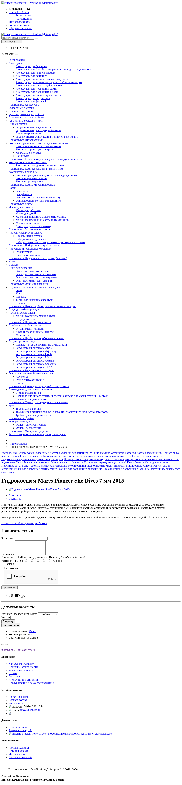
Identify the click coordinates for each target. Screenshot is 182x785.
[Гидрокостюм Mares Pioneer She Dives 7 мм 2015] (39, 489)
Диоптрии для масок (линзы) (33, 226)
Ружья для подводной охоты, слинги (31, 373)
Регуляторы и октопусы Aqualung (36, 351)
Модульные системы (28, 152)
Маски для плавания (21, 207)
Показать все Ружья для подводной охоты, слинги (39, 386)
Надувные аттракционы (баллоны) (30, 248)
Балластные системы (21, 107)
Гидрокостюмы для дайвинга (33, 127)
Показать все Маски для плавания (29, 229)
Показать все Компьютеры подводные (32, 184)
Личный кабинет (19, 747)
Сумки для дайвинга (28, 392)
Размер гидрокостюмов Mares (19, 613)
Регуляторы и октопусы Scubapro (36, 363)
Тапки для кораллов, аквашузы (34, 299)
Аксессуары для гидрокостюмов (35, 72)
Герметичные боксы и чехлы (26, 120)
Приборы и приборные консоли (28, 325)
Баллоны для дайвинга (22, 111)
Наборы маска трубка (29, 235)
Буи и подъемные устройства (26, 114)
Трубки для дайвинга (28, 408)
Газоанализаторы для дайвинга (27, 117)
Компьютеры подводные (24, 171)
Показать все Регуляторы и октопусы (31, 370)
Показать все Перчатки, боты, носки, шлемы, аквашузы (42, 306)
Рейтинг (6, 560)
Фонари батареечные (28, 427)
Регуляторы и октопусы (23, 341)
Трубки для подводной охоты (33, 415)
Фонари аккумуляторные (31, 424)
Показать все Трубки (21, 418)
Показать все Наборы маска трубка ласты (34, 245)
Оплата (13, 673)
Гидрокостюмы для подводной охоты (38, 130)
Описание (15, 495)
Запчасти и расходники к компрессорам (40, 165)
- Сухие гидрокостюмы (143, 455)
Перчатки (21, 296)
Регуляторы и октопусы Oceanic (35, 360)
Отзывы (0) (15, 498)
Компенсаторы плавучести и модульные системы (38, 143)
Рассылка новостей (20, 757)
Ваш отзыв (8, 553)
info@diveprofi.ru (30, 709)
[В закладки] (2, 644)
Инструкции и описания (23, 679)
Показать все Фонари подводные (29, 431)
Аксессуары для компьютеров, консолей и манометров (49, 82)
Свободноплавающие (29, 255)
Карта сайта (16, 703)
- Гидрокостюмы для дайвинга (58, 455)
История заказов (18, 750)
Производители (18, 727)
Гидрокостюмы (18, 123)
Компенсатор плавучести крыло (35, 149)
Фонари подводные (20, 421)
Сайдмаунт (22, 155)
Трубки (13, 405)
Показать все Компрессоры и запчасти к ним (36, 168)
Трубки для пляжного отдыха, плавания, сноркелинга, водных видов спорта (62, 411)
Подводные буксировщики (25, 309)
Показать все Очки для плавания (28, 283)
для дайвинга (24, 194)
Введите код (11, 568)
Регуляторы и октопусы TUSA (34, 367)
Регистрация (23, 15)
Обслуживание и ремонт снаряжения (31, 682)
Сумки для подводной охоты (33, 399)
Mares (32, 631)
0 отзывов (7, 649)
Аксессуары (16, 63)
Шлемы (20, 303)
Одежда (13, 264)
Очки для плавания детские (32, 271)
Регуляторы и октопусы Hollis (34, 354)
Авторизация (24, 18)
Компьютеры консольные (31, 178)
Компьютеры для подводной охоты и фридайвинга (46, 175)
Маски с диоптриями (28, 223)
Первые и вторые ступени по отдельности (41, 344)
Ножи (12, 261)
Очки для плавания (20, 267)
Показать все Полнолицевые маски (30, 322)
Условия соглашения (21, 670)
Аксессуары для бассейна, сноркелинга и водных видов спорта (54, 69)
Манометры (23, 335)
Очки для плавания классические (36, 274)
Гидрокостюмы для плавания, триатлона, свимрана (47, 136)
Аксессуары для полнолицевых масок (39, 95)
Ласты (12, 187)
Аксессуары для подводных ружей (37, 91)
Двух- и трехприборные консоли (35, 331)
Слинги (20, 383)
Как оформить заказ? (21, 663)
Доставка (14, 676)
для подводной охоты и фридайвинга (38, 200)
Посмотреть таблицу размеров (24, 523)
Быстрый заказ (11, 625)
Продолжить (9, 587)
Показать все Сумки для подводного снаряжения (38, 402)
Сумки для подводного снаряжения (30, 389)
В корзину (8, 621)
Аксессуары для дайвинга (31, 75)
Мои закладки (17, 753)
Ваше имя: (7, 538)
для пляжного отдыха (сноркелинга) (38, 197)
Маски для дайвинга (28, 210)
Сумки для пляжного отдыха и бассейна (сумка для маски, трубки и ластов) (62, 395)
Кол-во (5, 617)
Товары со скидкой (20, 730)
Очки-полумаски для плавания (34, 280)
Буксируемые (24, 251)
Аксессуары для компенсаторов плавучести (42, 79)
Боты (19, 290)
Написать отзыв (25, 649)
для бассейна (23, 191)
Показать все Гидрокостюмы (26, 139)
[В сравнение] (6, 644)
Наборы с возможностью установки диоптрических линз (50, 242)
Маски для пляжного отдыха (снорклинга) (41, 216)
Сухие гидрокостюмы (29, 133)
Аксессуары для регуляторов (33, 98)
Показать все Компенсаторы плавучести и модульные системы (47, 159)
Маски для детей (26, 213)
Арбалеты (22, 376)
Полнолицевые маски (22, 312)
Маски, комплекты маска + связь (35, 315)
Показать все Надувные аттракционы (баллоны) (38, 258)
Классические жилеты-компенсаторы (38, 146)
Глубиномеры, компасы (30, 328)
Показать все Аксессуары (24, 104)
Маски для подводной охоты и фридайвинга (43, 219)
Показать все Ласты (21, 203)
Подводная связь (26, 319)
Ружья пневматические (30, 379)
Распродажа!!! (17, 59)
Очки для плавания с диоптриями (36, 277)
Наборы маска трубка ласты (25, 232)
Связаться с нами (19, 696)
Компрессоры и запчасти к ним (28, 162)
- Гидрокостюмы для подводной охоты (103, 455)
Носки (19, 293)
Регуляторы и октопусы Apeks (34, 347)
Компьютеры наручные (30, 181)
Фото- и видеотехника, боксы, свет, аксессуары (37, 434)
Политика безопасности (23, 666)
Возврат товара (18, 699)
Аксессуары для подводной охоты (36, 88)
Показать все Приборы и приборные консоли (36, 338)
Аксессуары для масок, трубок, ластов (39, 85)
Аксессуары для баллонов (31, 66)
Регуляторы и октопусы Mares (34, 357)
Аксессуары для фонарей (31, 101)
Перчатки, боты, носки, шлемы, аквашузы (34, 287)
